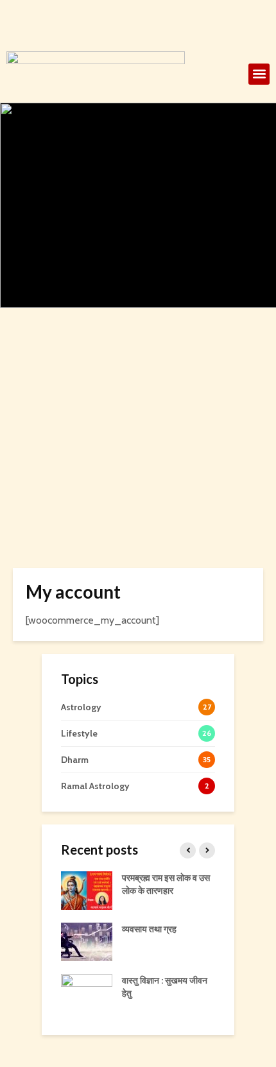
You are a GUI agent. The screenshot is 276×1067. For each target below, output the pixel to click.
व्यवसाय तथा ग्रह (149, 929)
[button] (259, 74)
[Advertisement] (138, 465)
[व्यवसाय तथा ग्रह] (86, 941)
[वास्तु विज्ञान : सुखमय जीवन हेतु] (86, 992)
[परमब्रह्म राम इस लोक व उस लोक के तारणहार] (86, 890)
